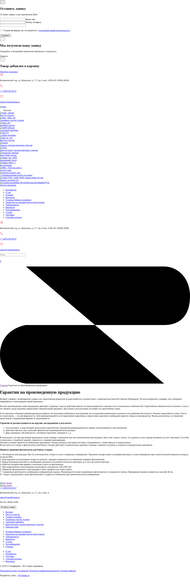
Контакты (10, 197)
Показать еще (12, 527)
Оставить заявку (8, 507)
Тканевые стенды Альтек (17, 519)
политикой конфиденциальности (54, 30)
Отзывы (9, 195)
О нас (8, 192)
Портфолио (11, 190)
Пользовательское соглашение (14, 571)
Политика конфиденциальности (44, 571)
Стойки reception (13, 517)
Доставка (10, 215)
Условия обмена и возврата (18, 200)
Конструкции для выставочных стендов (25, 524)
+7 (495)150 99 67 (8, 91)
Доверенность (12, 205)
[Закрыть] (2, 2)
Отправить (5, 35)
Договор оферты (68, 571)
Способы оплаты (14, 217)
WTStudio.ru (23, 575)
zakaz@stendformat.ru (10, 102)
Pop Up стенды (13, 514)
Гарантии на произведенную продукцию (25, 202)
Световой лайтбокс (15, 522)
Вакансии (10, 207)
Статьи (9, 212)
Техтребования (13, 210)
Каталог (9, 512)
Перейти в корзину (9, 72)
